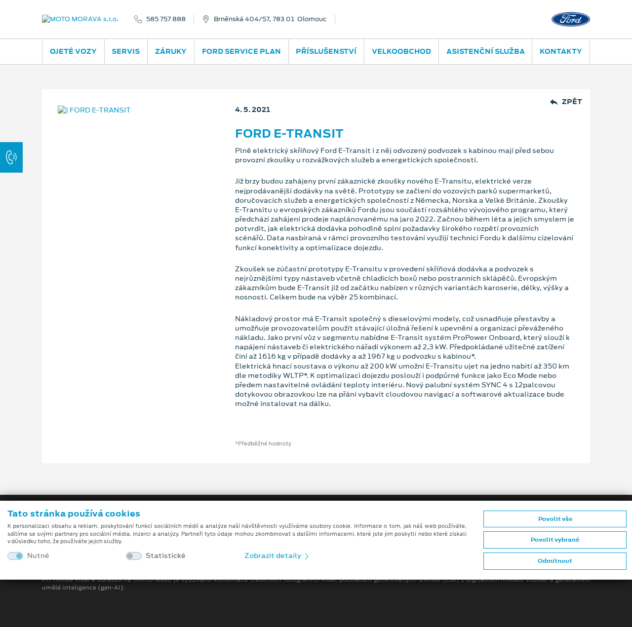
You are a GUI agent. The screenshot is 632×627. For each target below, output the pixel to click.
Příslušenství (326, 51)
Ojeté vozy (73, 51)
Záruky (171, 51)
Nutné (38, 555)
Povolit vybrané (555, 540)
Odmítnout (555, 561)
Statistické (166, 555)
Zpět (572, 102)
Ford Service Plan (241, 51)
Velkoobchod (401, 51)
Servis (126, 51)
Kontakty (561, 51)
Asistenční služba (485, 51)
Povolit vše (555, 519)
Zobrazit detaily (273, 555)
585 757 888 (166, 19)
